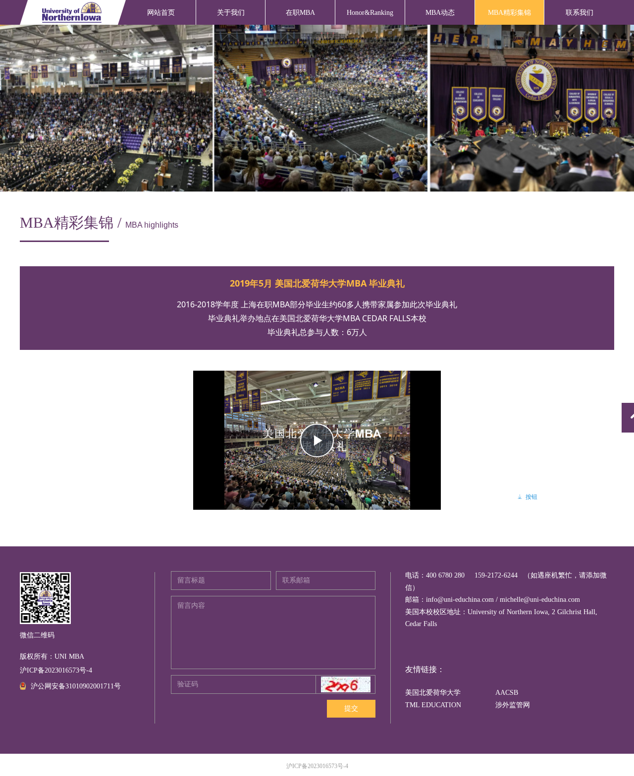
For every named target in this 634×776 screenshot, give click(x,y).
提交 (351, 708)
